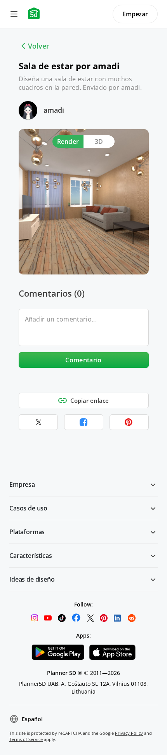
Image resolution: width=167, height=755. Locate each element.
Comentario (83, 360)
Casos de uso (28, 508)
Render (68, 141)
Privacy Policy (129, 733)
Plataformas (27, 532)
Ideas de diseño (32, 579)
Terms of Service (26, 739)
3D (99, 141)
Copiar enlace (89, 400)
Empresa (22, 484)
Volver (38, 46)
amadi (53, 110)
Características (30, 555)
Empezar (135, 14)
